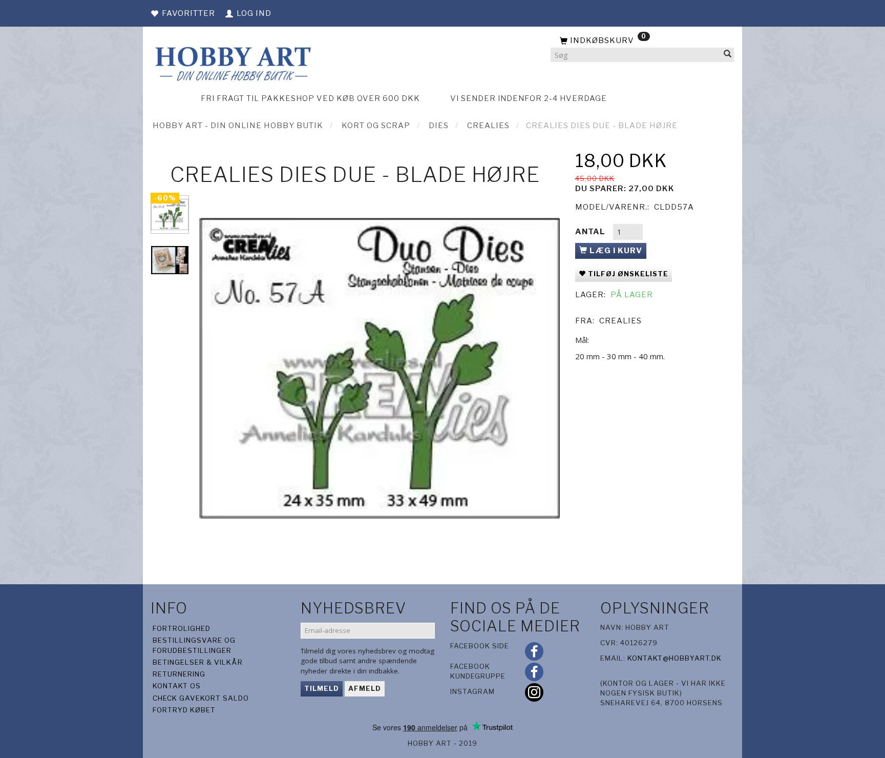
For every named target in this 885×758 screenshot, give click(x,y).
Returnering (179, 674)
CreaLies (620, 320)
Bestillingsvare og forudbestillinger (194, 645)
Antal (591, 231)
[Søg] (728, 55)
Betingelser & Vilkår (198, 662)
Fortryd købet (184, 710)
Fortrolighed (181, 628)
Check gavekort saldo (201, 698)
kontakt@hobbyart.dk (674, 658)
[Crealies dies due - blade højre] (379, 368)
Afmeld (364, 688)
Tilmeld (321, 688)
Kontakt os (177, 686)
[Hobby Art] (232, 62)
